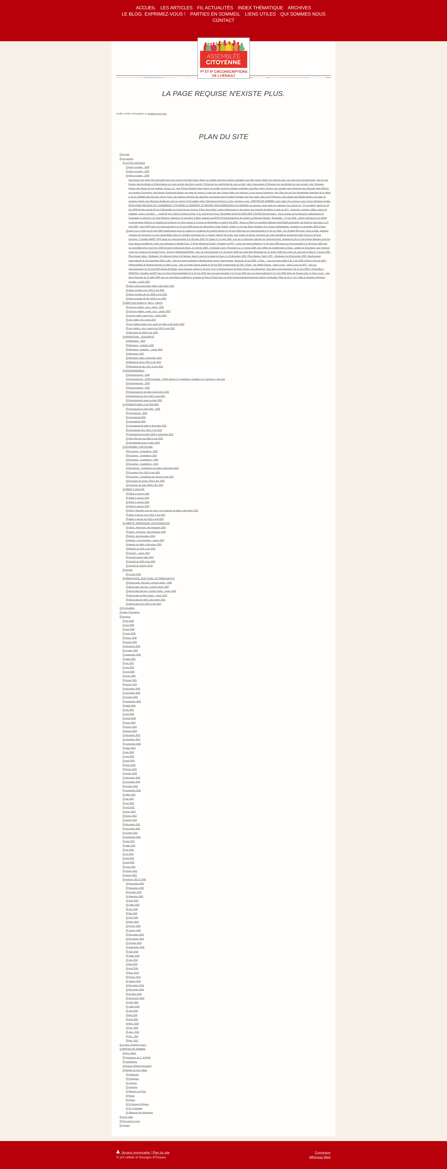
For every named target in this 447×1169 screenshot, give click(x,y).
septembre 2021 (133, 837)
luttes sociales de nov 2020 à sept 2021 (148, 294)
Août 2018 (133, 1002)
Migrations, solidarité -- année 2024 (146, 349)
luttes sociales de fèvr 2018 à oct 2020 (147, 298)
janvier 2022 (131, 820)
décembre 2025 (132, 646)
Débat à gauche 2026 (139, 494)
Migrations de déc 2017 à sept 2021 (146, 366)
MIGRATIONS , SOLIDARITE (139, 337)
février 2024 (131, 727)
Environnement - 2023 (139, 388)
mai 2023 (129, 756)
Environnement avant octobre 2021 (145, 400)
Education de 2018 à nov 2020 (143, 332)
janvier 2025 (131, 684)
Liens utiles (127, 1117)
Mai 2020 (133, 913)
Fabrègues (134, 1075)
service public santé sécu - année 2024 (147, 315)
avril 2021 (130, 862)
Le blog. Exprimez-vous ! (134, 1045)
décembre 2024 (132, 689)
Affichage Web (320, 1157)
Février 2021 (131, 871)
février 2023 (131, 769)
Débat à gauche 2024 (139, 502)
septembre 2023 (133, 744)
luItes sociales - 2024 (139, 175)
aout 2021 (130, 841)
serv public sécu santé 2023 (142, 320)
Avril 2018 (133, 1019)
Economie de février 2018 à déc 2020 (147, 481)
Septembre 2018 (136, 998)
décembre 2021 (132, 824)
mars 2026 (130, 633)
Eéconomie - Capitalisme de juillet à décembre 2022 (154, 468)
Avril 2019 (133, 968)
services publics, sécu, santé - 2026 (146, 307)
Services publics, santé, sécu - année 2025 (149, 311)
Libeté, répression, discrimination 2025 (147, 532)
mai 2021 (129, 858)
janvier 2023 (131, 773)
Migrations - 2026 (137, 341)
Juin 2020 (133, 909)
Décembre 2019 (136, 935)
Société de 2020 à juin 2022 (142, 561)
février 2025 (131, 680)
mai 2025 (129, 667)
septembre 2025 (133, 655)
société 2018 (135, 574)
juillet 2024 (130, 706)
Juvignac (133, 1083)
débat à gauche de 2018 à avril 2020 (146, 519)
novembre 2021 (132, 829)
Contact (126, 1125)
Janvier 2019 (135, 981)
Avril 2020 (133, 918)
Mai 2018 (133, 1015)
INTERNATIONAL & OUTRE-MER (142, 404)
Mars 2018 (134, 1023)
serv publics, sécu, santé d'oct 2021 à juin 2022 (152, 328)
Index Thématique (131, 612)
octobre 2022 (131, 786)
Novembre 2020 (136, 888)
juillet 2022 (130, 795)
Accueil (125, 154)
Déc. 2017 (134, 1036)
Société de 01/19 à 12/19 (141, 566)
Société (128, 570)
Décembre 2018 (136, 985)
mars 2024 (130, 723)
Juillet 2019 (134, 956)
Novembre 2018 (136, 989)
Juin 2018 (133, 1011)
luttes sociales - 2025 (139, 171)
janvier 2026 (131, 642)
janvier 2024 (131, 731)
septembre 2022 (133, 790)
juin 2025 (129, 663)
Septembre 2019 (136, 947)
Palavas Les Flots (137, 1091)
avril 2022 (130, 807)
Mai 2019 (133, 964)
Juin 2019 (133, 960)
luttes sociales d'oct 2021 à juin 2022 (146, 290)
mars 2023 (130, 765)
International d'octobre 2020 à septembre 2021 (151, 434)
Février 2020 (135, 926)
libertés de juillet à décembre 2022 (145, 544)
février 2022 (131, 816)
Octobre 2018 (135, 994)
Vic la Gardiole (135, 1108)
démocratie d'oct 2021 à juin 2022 (145, 604)
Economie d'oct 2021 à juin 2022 (144, 472)
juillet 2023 (130, 748)
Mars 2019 (134, 973)
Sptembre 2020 (136, 896)
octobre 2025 (131, 650)
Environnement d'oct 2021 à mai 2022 (147, 396)
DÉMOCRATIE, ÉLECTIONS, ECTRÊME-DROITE (150, 578)
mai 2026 (129, 625)
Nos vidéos (130, 1053)
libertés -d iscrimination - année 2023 (146, 540)
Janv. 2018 (134, 1032)
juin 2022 (129, 799)
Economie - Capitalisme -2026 (143, 451)
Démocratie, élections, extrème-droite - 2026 (150, 583)
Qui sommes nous (131, 1121)
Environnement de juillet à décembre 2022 (149, 392)
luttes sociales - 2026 (139, 167)
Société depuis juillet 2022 (141, 557)
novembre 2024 (132, 693)
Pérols (132, 1096)
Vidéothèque (131, 1062)
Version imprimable (136, 1152)
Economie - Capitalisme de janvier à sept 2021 (151, 477)
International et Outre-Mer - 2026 (144, 409)
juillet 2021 (130, 846)
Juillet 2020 (134, 905)
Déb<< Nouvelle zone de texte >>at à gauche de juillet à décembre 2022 (163, 510)
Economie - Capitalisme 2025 (143, 455)
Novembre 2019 (136, 939)
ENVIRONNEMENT (135, 371)
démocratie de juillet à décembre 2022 (147, 600)
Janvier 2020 (135, 930)
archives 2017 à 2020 (135, 879)
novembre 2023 (132, 739)
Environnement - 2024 (139, 383)
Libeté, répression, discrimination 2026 (147, 527)
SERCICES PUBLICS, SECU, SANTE (144, 303)
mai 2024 (129, 714)
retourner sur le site (157, 113)
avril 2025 (130, 672)
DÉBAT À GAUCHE (134, 489)
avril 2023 (130, 761)
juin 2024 (129, 710)
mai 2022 (129, 803)
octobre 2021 (131, 833)
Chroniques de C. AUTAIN (138, 1058)
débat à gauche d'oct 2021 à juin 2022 (147, 515)
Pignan (132, 1100)
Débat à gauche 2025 (139, 498)
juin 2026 (129, 621)
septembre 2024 (133, 701)
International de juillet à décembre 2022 (147, 426)
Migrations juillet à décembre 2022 (145, 358)
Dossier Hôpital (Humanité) (138, 1066)
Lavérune (133, 1087)
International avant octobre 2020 (144, 443)
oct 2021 (129, 854)
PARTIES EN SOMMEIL (134, 1049)
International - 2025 (138, 413)
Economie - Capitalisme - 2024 (143, 460)
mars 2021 (130, 867)
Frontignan (134, 1079)
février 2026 (131, 638)
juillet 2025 (130, 659)
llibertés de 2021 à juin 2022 (142, 549)
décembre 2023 (132, 735)
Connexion (323, 1152)
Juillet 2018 (134, 1006)
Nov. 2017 (133, 1040)
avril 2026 (130, 629)
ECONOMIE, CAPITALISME (139, 447)
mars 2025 (130, 676)
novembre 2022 (132, 782)
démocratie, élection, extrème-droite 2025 (149, 587)
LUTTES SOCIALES (135, 163)
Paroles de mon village (136, 1070)
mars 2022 (130, 812)
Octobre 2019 (135, 943)
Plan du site (161, 1152)
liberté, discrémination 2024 (142, 536)
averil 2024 (130, 718)
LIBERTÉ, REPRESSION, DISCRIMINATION (147, 523)
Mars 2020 (134, 922)
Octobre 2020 (135, 892)
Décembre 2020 (136, 884)
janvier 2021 (131, 875)
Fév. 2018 (133, 1028)
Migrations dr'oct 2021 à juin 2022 (145, 362)
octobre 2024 (131, 697)
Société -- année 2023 (139, 553)
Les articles (127, 159)
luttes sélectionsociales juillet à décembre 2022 (151, 286)
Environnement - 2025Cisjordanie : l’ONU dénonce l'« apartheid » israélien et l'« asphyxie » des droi (177, 379)
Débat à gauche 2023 (139, 506)
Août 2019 (133, 952)
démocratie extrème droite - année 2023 (148, 595)
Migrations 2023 (136, 354)
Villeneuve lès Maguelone (141, 1112)
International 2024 (137, 417)
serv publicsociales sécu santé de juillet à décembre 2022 (156, 324)
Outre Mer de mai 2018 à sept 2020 (146, 438)
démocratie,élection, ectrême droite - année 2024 (152, 591)
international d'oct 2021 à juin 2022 (145, 430)
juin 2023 (129, 752)
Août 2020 (133, 901)
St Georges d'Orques (139, 1104)
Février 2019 (135, 977)
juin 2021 (129, 850)
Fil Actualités (128, 608)
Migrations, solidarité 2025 (141, 345)
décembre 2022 (132, 778)
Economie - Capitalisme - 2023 (143, 464)
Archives (126, 617)
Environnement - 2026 (139, 375)
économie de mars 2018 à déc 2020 (146, 485)
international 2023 (137, 421)
